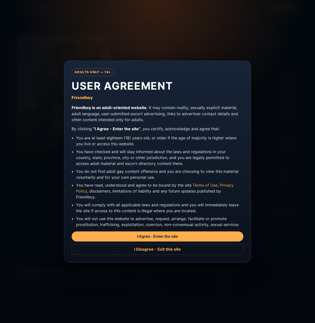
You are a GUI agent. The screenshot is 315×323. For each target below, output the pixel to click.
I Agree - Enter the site (157, 236)
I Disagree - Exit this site (157, 249)
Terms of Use (205, 185)
